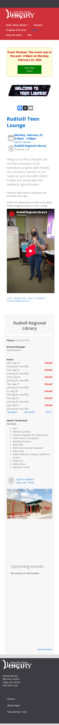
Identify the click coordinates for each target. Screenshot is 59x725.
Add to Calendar (22, 142)
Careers (11, 698)
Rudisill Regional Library (30, 145)
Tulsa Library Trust (17, 711)
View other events (29, 69)
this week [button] (29, 411)
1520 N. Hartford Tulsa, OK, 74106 (25, 481)
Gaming (17, 298)
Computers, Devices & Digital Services (26, 299)
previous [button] (12, 411)
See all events (45, 649)
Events (34, 30)
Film (24, 298)
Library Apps (13, 705)
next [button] (48, 411)
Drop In (31, 298)
